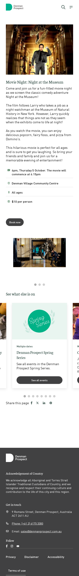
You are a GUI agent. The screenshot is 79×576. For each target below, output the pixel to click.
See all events (39, 380)
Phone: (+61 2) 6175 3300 (27, 523)
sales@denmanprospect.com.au (41, 531)
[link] (39, 345)
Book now (14, 222)
